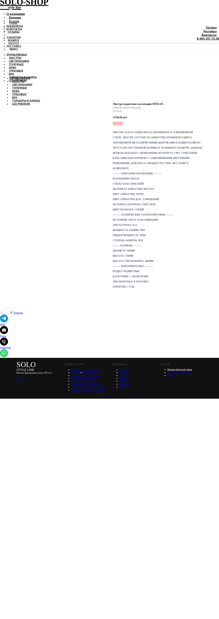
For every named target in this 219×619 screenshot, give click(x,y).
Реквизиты (125, 384)
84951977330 (23, 378)
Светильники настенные (84, 378)
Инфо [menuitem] (14, 49)
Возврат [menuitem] (13, 40)
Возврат (123, 378)
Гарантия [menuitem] (14, 37)
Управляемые (16, 54)
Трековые (16, 70)
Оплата (211, 27)
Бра (11, 73)
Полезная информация (179, 372)
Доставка (210, 31)
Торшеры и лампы (26, 100)
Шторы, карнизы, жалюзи (85, 369)
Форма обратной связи (179, 369)
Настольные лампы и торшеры (88, 389)
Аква (12, 67)
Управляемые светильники (86, 375)
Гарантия (124, 375)
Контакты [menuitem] (14, 29)
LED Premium (21, 103)
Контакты (209, 35)
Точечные (16, 64)
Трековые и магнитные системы (88, 386)
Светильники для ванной (85, 384)
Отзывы (171, 375)
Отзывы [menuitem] (14, 32)
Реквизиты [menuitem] (14, 26)
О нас (122, 386)
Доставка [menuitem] (13, 46)
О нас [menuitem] (14, 23)
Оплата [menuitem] (13, 43)
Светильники (19, 61)
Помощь (15, 17)
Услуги (14, 21)
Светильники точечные (84, 381)
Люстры (15, 57)
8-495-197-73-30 (208, 38)
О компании (15, 13)
